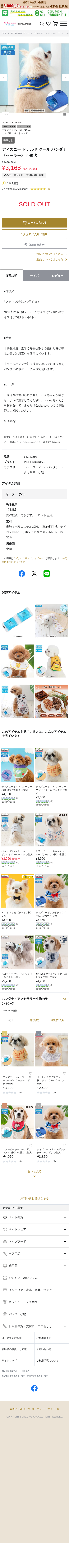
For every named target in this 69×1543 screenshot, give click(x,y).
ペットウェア (54, 33)
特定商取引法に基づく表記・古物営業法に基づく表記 (25, 1376)
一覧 (63, 999)
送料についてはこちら (49, 254)
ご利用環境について (47, 1360)
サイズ (34, 275)
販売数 (34, 1020)
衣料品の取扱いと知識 (14, 1349)
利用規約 (25, 1371)
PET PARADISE (22, 130)
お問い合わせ (43, 1349)
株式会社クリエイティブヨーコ (29, 558)
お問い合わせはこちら (34, 1198)
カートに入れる (37, 222)
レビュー (57, 275)
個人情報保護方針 (9, 1371)
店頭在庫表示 (36, 244)
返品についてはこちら (49, 259)
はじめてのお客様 (12, 1337)
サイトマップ (9, 1360)
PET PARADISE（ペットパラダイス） (27, 33)
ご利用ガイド (43, 1337)
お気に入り (57, 1020)
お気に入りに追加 (37, 234)
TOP (4, 33)
